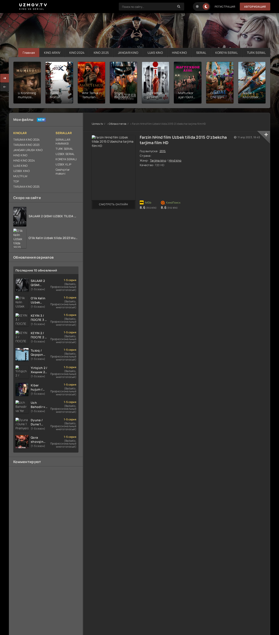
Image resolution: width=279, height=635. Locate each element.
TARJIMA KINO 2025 (26, 187)
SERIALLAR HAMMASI (63, 141)
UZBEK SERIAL (65, 154)
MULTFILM (20, 176)
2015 (163, 151)
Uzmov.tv (97, 124)
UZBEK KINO (21, 171)
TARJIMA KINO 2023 (26, 145)
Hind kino (175, 160)
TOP (16, 181)
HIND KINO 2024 (24, 160)
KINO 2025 (101, 53)
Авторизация (255, 6)
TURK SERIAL (256, 53)
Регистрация (225, 6)
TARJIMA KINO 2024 (26, 139)
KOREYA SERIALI (66, 159)
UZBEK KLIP (63, 164)
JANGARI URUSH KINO (28, 150)
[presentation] (4, 87)
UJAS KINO (155, 53)
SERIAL (201, 53)
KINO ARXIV (52, 53)
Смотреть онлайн (113, 204)
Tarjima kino (158, 160)
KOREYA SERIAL (226, 53)
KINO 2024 (77, 53)
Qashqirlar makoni (63, 171)
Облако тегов (117, 124)
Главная (29, 53)
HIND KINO (179, 53)
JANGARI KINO (128, 53)
